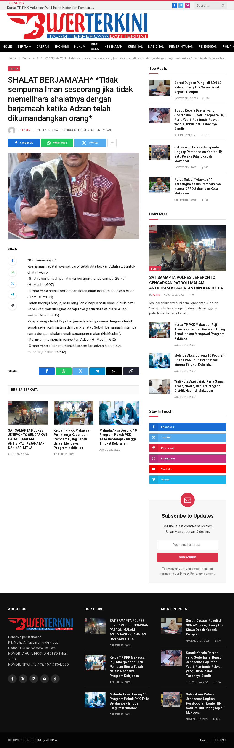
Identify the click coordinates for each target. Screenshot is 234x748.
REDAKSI (220, 740)
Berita (22, 46)
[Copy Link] (12, 305)
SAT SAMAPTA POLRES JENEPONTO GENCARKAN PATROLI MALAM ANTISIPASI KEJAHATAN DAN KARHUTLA (27, 439)
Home (7, 46)
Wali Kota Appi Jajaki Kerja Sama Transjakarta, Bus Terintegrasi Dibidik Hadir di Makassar (199, 386)
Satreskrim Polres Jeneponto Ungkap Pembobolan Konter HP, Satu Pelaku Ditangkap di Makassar (198, 154)
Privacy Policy (189, 573)
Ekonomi (61, 46)
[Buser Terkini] (77, 25)
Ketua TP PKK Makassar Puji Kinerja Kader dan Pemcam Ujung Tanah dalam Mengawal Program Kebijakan (52, 8)
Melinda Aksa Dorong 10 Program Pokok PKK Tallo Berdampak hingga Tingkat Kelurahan (118, 437)
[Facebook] (12, 260)
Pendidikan (208, 46)
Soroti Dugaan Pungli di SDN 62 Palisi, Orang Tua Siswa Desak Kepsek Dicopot (197, 87)
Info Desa (95, 47)
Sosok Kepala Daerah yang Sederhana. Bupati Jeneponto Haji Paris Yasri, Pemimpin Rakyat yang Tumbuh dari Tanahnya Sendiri (200, 120)
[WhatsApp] (12, 272)
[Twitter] (12, 283)
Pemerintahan (181, 46)
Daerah (43, 46)
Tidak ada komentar (80, 130)
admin (26, 130)
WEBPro (51, 740)
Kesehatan (113, 46)
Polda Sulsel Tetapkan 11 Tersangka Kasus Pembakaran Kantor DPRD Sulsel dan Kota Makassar (197, 186)
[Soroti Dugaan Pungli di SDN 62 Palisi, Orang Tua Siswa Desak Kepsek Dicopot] (159, 88)
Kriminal (135, 46)
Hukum (79, 46)
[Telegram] (12, 294)
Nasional (156, 46)
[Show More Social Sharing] (112, 143)
